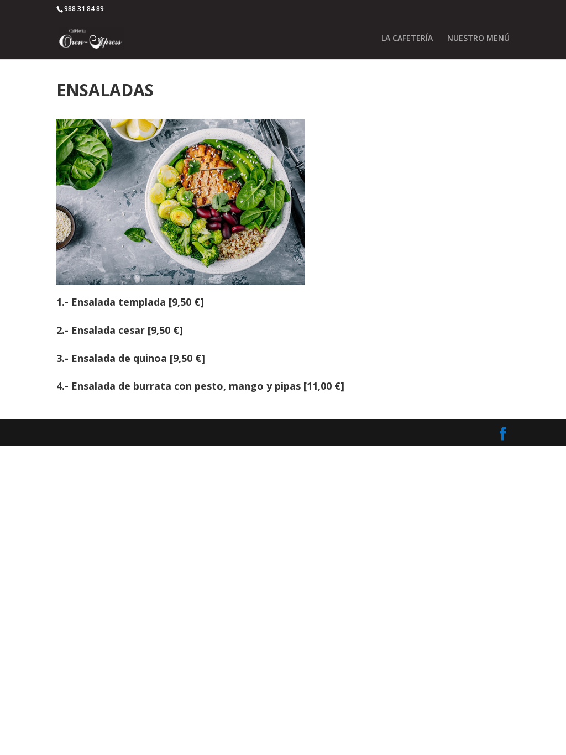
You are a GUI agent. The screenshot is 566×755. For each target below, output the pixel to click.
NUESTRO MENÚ (478, 38)
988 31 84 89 (84, 8)
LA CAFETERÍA (407, 38)
